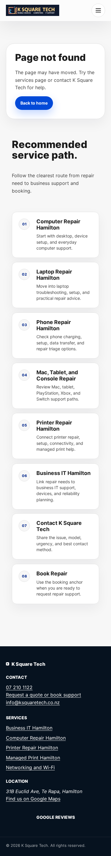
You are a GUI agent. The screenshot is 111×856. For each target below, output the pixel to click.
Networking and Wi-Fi (30, 767)
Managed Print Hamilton (33, 758)
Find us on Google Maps (33, 799)
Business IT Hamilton (29, 728)
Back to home (34, 102)
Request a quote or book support (43, 695)
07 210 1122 (19, 687)
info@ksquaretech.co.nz (33, 702)
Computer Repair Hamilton (36, 738)
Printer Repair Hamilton (32, 748)
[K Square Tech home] (32, 10)
